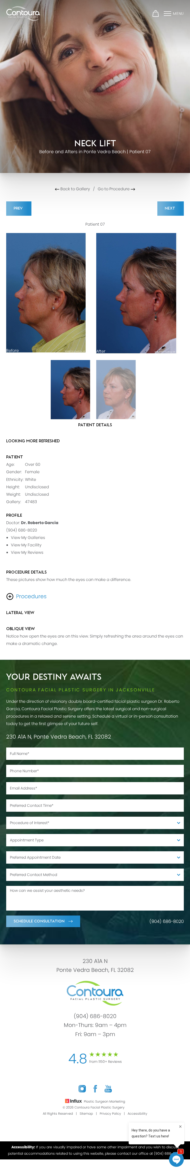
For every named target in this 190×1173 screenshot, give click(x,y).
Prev (19, 208)
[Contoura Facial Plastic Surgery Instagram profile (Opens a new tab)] (82, 1088)
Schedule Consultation (39, 921)
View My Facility (26, 545)
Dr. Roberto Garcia (39, 523)
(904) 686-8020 (21, 530)
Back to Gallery (74, 189)
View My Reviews (27, 552)
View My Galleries (28, 537)
